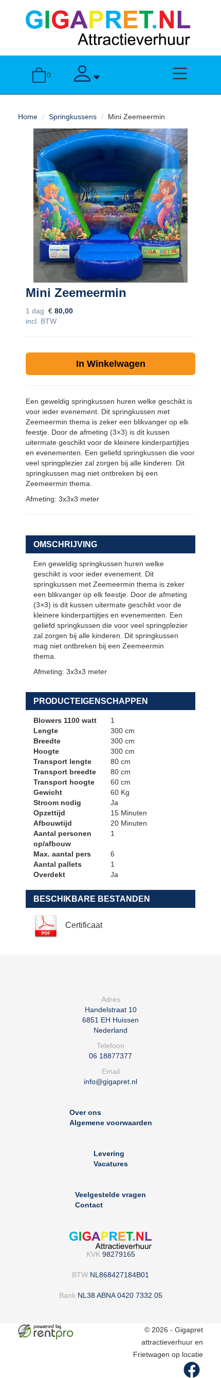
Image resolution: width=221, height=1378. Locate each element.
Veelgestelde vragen (110, 1194)
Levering (109, 1153)
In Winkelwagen (110, 364)
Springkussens (73, 117)
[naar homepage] (108, 27)
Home (28, 117)
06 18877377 (110, 1056)
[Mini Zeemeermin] (110, 205)
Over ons (85, 1112)
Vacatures (111, 1164)
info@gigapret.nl (110, 1081)
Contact (89, 1205)
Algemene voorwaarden (110, 1123)
